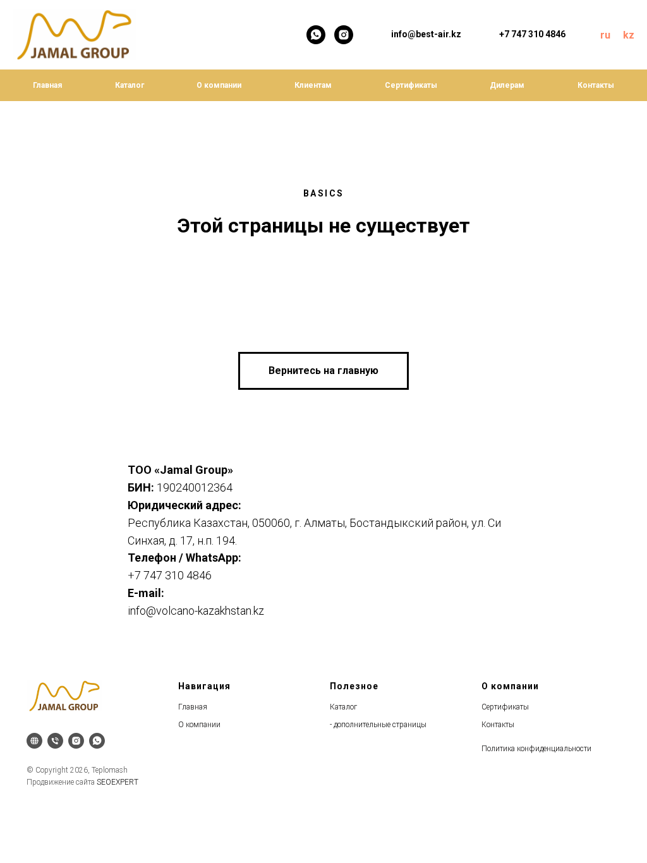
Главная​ (192, 707)
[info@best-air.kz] (34, 741)
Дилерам (507, 85)
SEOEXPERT (117, 782)
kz (628, 35)
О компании (219, 85)
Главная (47, 85)
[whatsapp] (315, 34)
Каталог (129, 85)
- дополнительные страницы (378, 724)
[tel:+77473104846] (55, 741)
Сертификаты (411, 85)
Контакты (595, 85)
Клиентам (313, 85)
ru (605, 35)
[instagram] (343, 34)
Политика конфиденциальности (536, 748)
